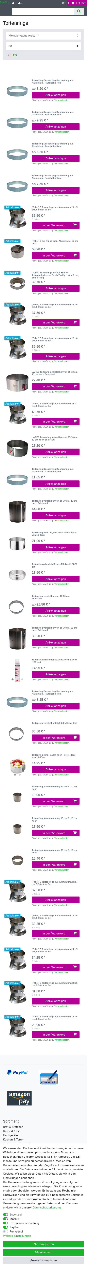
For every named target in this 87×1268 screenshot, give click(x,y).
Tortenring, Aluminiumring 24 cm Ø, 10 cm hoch (54, 787)
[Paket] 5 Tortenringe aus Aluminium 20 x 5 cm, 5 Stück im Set (54, 984)
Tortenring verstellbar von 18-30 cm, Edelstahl (51, 597)
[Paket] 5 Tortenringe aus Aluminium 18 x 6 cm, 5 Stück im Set (54, 916)
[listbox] (17, 670)
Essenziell (16, 1214)
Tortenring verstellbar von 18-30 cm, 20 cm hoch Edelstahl (54, 502)
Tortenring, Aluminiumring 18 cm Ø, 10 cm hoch (54, 819)
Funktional (16, 1231)
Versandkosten (61, 100)
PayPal (14, 1227)
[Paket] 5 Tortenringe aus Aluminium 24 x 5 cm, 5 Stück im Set (54, 950)
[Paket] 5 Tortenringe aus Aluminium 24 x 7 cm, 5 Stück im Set (54, 404)
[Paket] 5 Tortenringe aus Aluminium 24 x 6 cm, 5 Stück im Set (54, 305)
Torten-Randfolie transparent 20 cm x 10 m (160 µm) (54, 660)
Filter (13, 54)
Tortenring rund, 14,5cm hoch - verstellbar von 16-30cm (54, 533)
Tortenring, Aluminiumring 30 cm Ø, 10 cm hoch (54, 851)
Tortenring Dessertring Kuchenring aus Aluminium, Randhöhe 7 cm (52, 81)
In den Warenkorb (53, 225)
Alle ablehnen (43, 1252)
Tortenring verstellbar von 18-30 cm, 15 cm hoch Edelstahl (54, 629)
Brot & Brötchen (13, 1126)
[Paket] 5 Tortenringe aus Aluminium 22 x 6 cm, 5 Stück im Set (54, 339)
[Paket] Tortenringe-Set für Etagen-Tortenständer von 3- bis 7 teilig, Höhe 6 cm (55, 275)
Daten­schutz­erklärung (47, 1207)
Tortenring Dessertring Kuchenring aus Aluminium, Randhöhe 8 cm (52, 470)
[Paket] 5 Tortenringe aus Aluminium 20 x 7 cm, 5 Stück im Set (54, 883)
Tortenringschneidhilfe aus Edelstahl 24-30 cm (54, 565)
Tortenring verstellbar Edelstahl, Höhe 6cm (54, 723)
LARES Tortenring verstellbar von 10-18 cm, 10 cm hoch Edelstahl (55, 373)
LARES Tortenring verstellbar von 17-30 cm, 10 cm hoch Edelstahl (55, 438)
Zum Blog (4, 2)
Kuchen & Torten (13, 1139)
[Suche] (79, 11)
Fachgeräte (10, 1135)
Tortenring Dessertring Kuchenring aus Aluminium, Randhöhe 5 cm (52, 144)
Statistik (14, 1218)
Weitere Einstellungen (17, 1235)
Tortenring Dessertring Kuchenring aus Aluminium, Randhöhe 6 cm (52, 176)
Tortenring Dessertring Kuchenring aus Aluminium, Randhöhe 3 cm (52, 113)
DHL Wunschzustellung (24, 1223)
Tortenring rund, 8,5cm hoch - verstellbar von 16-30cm (53, 756)
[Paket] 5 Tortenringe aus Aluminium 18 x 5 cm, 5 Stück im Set (54, 1017)
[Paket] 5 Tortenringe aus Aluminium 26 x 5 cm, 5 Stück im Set (54, 208)
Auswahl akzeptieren (43, 1260)
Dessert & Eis (11, 1131)
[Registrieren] (20, 3)
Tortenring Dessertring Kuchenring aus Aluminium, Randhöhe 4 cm (52, 692)
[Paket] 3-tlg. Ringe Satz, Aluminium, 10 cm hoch (55, 242)
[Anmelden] (13, 3)
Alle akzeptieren (43, 1244)
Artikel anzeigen (56, 94)
